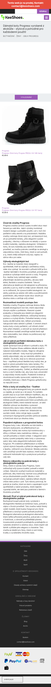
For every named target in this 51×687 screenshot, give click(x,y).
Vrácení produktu (25, 605)
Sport (25, 565)
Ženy (25, 556)
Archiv (25, 626)
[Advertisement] (25, 67)
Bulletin (25, 637)
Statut (25, 581)
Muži (25, 560)
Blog (25, 621)
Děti (25, 551)
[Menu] (46, 17)
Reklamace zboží (25, 610)
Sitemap (25, 589)
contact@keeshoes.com (26, 6)
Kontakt (25, 576)
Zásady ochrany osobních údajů (25, 585)
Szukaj (43, 11)
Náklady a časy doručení (25, 601)
